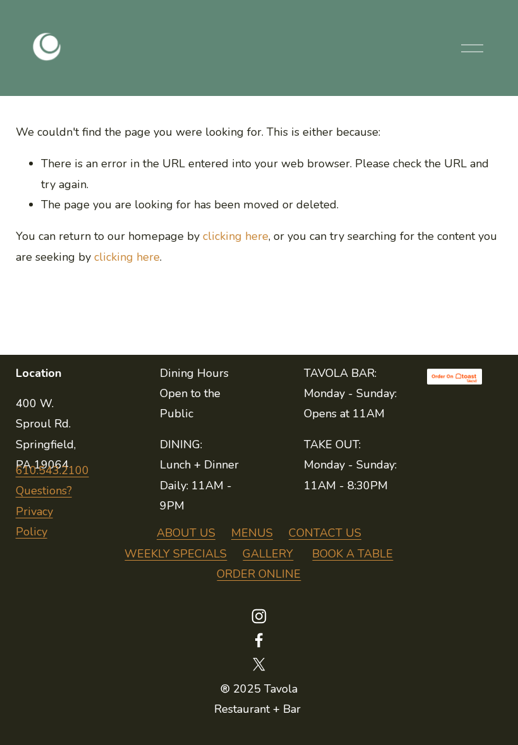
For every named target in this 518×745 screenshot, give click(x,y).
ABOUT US (186, 532)
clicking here (235, 236)
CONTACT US (325, 532)
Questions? (44, 490)
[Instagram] (259, 616)
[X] (259, 664)
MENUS (252, 532)
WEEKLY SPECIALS (175, 553)
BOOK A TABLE (352, 553)
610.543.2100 (52, 470)
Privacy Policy (34, 521)
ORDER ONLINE (259, 573)
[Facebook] (259, 640)
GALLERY (268, 553)
